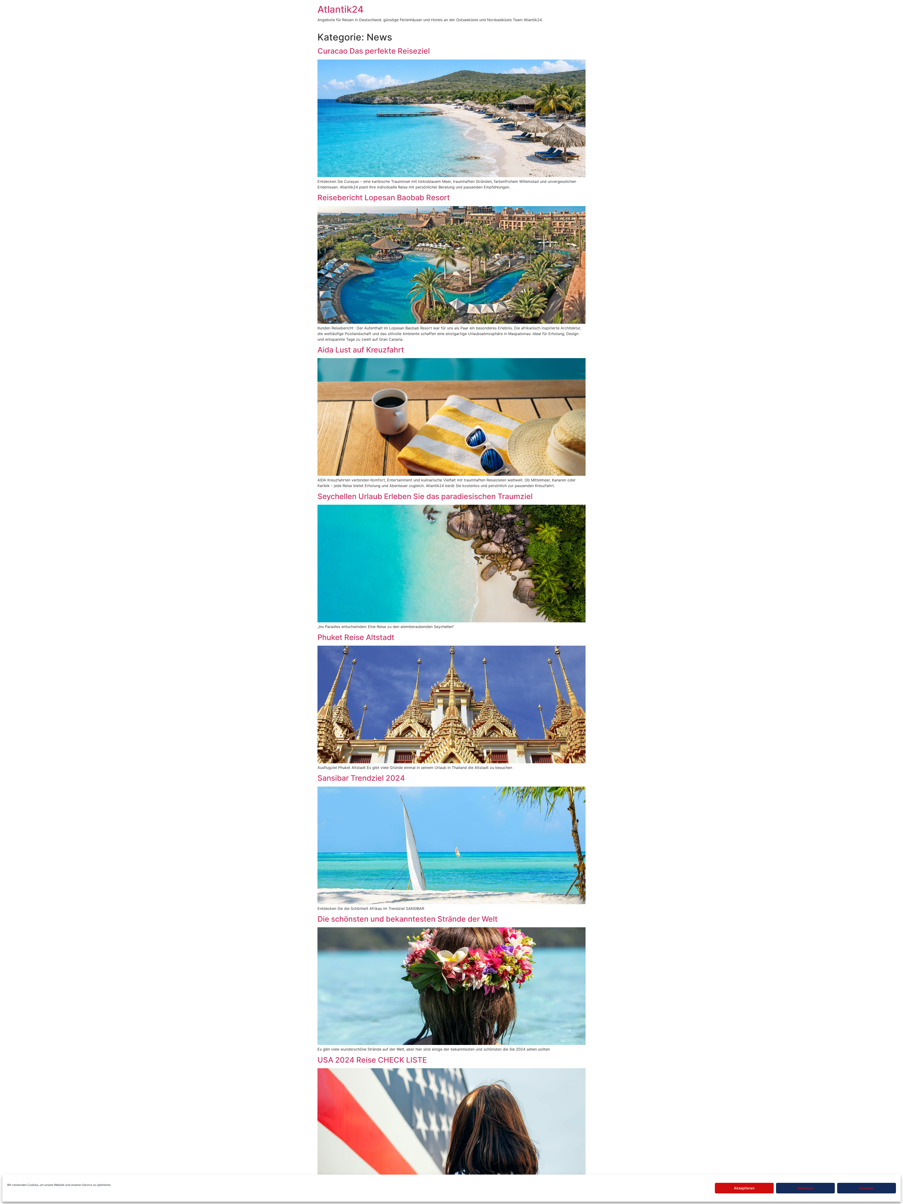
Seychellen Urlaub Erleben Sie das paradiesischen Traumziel (425, 496)
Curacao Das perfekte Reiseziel (373, 51)
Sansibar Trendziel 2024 (361, 778)
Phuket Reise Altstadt (355, 637)
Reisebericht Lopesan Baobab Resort (383, 197)
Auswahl (866, 1188)
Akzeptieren (744, 1188)
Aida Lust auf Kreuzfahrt (360, 349)
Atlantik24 (340, 9)
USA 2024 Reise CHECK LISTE (372, 1059)
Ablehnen (805, 1188)
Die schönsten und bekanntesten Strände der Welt (407, 919)
